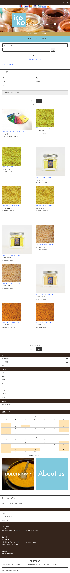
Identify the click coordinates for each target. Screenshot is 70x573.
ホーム (3, 64)
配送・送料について (16, 564)
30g (3, 78)
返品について (25, 564)
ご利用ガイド (30, 38)
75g (37, 78)
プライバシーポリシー (46, 564)
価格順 (12, 92)
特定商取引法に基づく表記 (34, 564)
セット (4, 85)
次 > (39, 101)
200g (3, 81)
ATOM (56, 564)
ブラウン (4, 394)
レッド (3, 372)
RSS (53, 564)
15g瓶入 (38, 81)
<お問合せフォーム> (20, 530)
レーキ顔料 (39, 59)
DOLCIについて (41, 38)
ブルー (3, 387)
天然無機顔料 (31, 59)
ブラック (4, 397)
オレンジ (4, 376)
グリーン (4, 383)
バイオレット (5, 390)
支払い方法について (6, 564)
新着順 (17, 92)
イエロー (4, 379)
